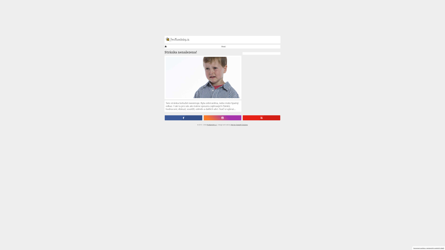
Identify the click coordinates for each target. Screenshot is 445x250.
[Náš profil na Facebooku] (183, 117)
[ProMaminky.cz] (178, 39)
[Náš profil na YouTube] (261, 117)
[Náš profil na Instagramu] (222, 117)
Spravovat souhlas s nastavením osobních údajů (428, 248)
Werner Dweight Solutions (239, 125)
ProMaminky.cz (212, 125)
